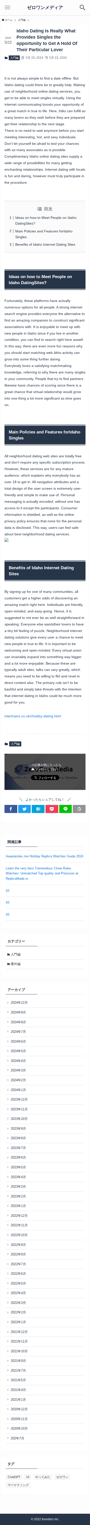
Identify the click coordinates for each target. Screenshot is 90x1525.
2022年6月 (18, 1274)
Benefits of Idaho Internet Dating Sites (45, 244)
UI (27, 1477)
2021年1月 (18, 1400)
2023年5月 (18, 1167)
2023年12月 (19, 1099)
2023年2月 (18, 1196)
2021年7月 (18, 1370)
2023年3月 (18, 1186)
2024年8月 (18, 1022)
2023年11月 (19, 1109)
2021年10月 (19, 1351)
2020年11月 (19, 1419)
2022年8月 (18, 1254)
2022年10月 (19, 1235)
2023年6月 (18, 1157)
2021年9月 (18, 1361)
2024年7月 (18, 1032)
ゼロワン (62, 1477)
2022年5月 (18, 1283)
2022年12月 (19, 1216)
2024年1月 (18, 1090)
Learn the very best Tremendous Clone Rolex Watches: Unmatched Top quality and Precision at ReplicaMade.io (42, 873)
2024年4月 (18, 1061)
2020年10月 (19, 1428)
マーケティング (18, 1485)
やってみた (42, 1477)
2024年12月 (19, 1002)
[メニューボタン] (7, 7)
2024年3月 (18, 1070)
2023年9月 (18, 1128)
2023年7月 (18, 1148)
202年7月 (17, 1438)
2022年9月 (18, 1245)
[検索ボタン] (82, 7)
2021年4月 (18, 1390)
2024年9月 (18, 1012)
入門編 (14, 57)
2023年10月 (19, 1119)
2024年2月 (18, 1080)
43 (7, 891)
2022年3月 (18, 1303)
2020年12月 (19, 1409)
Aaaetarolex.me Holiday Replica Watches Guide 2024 (44, 856)
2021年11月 (19, 1341)
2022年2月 (18, 1312)
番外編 (15, 964)
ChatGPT (14, 1477)
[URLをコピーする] (79, 809)
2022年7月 (18, 1264)
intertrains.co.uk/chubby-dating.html (32, 716)
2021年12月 (19, 1332)
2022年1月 (18, 1322)
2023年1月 (18, 1206)
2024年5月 (18, 1051)
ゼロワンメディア (45, 7)
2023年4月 (18, 1177)
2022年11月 (19, 1225)
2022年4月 (18, 1293)
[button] (10, 809)
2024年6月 (18, 1041)
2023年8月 (18, 1138)
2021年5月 (18, 1380)
